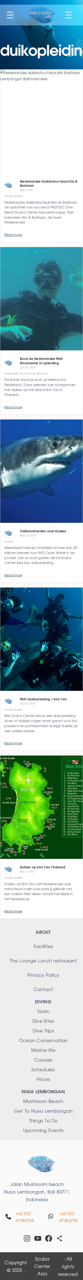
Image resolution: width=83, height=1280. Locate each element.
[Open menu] (10, 15)
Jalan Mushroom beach (37, 1184)
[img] (8, 1217)
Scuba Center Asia (42, 1266)
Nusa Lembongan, (25, 1191)
